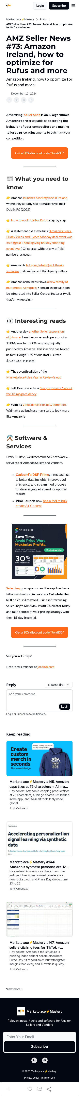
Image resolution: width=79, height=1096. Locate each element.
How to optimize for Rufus (29, 220)
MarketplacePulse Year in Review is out (33, 377)
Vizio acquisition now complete (44, 404)
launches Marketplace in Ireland (45, 198)
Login (40, 5)
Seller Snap (32, 115)
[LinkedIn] (34, 1060)
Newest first (56, 685)
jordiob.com (45, 667)
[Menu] (73, 5)
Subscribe (59, 5)
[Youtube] (44, 1060)
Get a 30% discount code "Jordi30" (39, 153)
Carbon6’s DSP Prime (32, 474)
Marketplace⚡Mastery (20, 19)
